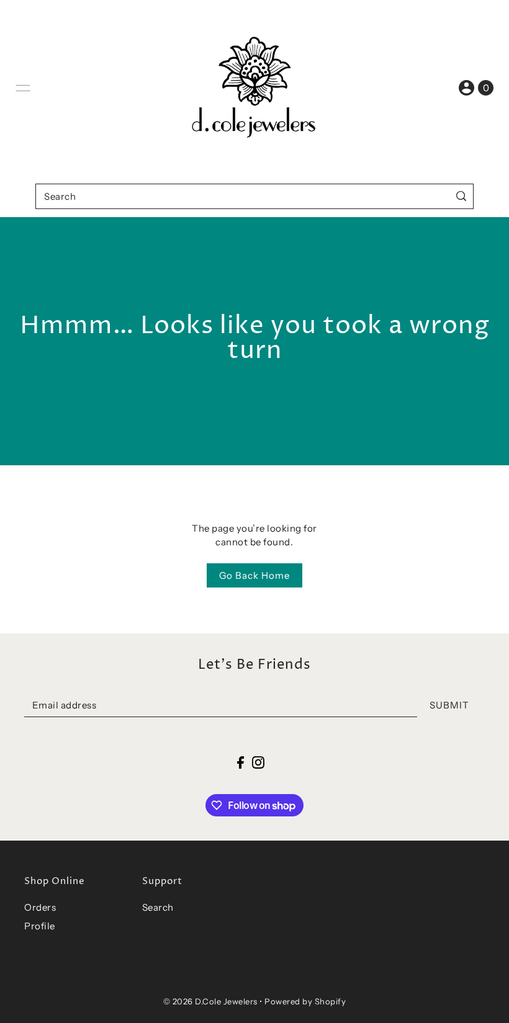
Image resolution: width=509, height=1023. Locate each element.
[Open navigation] (23, 88)
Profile (39, 926)
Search (158, 907)
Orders (40, 907)
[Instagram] (258, 762)
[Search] (461, 196)
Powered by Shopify (305, 1001)
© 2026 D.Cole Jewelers (210, 1001)
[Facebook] (240, 762)
